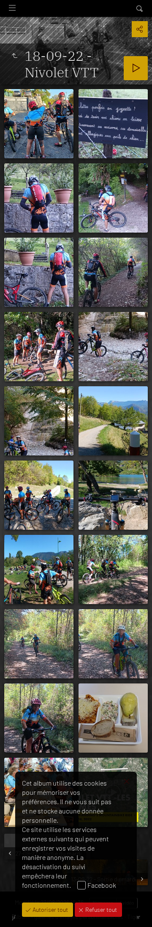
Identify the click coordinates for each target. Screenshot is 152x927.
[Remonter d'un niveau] (14, 56)
